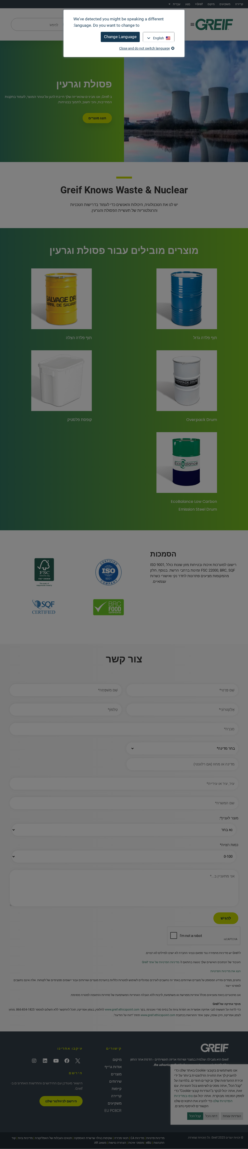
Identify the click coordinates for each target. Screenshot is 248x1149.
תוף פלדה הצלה (79, 338)
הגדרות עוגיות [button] (232, 1116)
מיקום (211, 4)
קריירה (239, 4)
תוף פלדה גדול (205, 338)
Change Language (120, 36)
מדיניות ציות (25, 1138)
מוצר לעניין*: (228, 818)
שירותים (115, 1081)
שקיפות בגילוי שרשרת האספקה (93, 1138)
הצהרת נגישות (117, 1142)
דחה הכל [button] (211, 1116)
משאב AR (100, 1142)
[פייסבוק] (67, 1061)
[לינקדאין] (45, 1061)
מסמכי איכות (136, 1142)
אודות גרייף (113, 1067)
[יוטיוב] (56, 1061)
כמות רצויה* (229, 845)
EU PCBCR (113, 1110)
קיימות (117, 1089)
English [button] (158, 38)
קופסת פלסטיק (79, 419)
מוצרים (116, 1074)
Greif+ (199, 4)
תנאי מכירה (121, 1138)
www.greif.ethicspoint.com (122, 1009)
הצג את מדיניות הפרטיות (225, 971)
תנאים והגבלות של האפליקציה (53, 1138)
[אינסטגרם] (34, 1061)
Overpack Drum (201, 419)
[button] (192, 24)
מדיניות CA (137, 1138)
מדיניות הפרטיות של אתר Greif (160, 962)
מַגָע (187, 4)
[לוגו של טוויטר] (78, 1061)
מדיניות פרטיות (155, 1138)
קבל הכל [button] (195, 1116)
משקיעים (224, 4)
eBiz (148, 1142)
